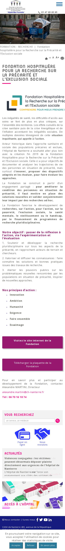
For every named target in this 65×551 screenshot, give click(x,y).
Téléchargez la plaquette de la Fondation (32, 364)
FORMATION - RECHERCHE (16, 46)
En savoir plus (48, 545)
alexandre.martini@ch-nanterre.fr (23, 392)
